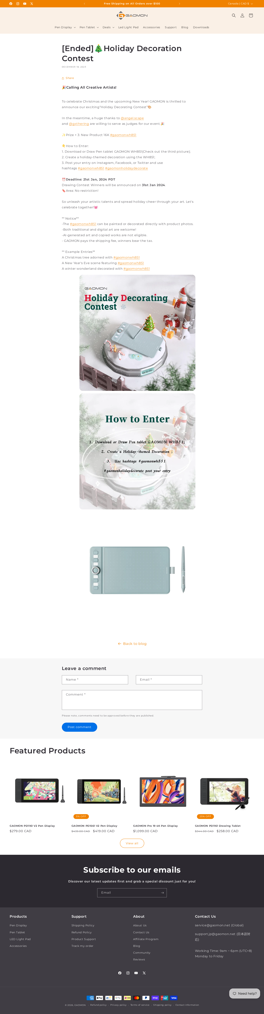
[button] (64, 27)
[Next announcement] (179, 3)
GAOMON (80, 1005)
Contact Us (141, 932)
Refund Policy (82, 932)
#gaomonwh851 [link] (91, 168)
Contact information (187, 1005)
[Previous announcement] (84, 3)
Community (141, 952)
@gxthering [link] (79, 124)
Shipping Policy (83, 925)
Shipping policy (162, 1005)
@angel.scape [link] (132, 118)
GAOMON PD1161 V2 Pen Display (32, 825)
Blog (136, 946)
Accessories (18, 946)
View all (132, 843)
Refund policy (98, 1005)
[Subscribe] (162, 892)
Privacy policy (118, 1005)
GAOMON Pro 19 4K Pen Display (155, 825)
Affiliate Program (145, 939)
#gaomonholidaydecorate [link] (126, 168)
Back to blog (134, 644)
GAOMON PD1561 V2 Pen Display (95, 825)
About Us (140, 925)
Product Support (84, 939)
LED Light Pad (20, 939)
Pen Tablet (17, 932)
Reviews (139, 959)
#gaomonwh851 (123, 135)
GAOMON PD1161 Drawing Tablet (218, 825)
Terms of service (140, 1005)
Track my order (83, 946)
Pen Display (18, 925)
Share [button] (70, 78)
